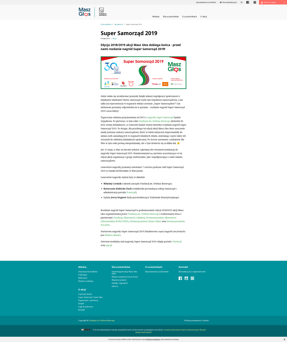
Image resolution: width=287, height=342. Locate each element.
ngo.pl (109, 245)
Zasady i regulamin (120, 283)
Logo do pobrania (85, 306)
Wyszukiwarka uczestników (157, 271)
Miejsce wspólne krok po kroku (125, 277)
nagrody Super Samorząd (160, 117)
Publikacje (82, 275)
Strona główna (106, 24)
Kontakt (81, 310)
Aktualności (118, 24)
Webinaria (82, 278)
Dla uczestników (121, 266)
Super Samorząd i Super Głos (90, 297)
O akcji (82, 289)
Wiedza (82, 266)
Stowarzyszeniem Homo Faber (145, 221)
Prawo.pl (131, 192)
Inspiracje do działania (87, 271)
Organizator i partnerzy (88, 300)
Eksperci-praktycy (85, 281)
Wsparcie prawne (119, 280)
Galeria (115, 286)
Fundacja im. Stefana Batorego (154, 121)
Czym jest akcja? (85, 294)
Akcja (114, 38)
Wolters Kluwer (113, 235)
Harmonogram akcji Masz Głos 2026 (124, 272)
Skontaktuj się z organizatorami (192, 271)
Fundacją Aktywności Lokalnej (129, 217)
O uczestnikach (153, 266)
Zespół (81, 303)
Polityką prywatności (153, 339)
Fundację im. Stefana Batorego (143, 213)
